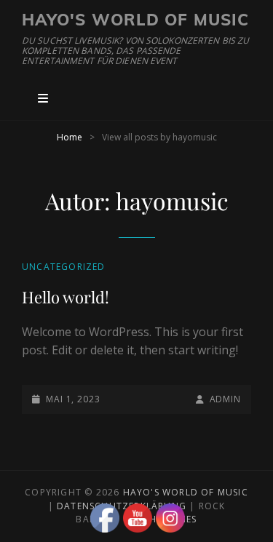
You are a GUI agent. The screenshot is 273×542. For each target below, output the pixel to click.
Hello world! (65, 297)
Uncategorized (64, 266)
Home (69, 137)
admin (225, 399)
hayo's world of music (135, 19)
